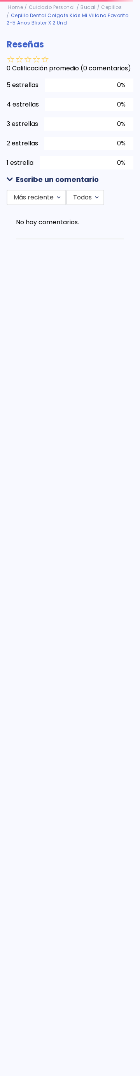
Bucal (88, 7)
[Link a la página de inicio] (15, 7)
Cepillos (111, 7)
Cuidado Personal (52, 7)
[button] (70, 180)
